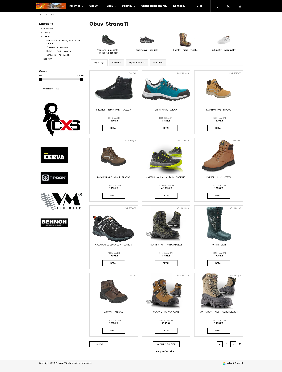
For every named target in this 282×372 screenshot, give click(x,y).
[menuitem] (76, 6)
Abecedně (158, 62)
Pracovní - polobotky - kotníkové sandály (63, 41)
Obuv (47, 36)
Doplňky (48, 58)
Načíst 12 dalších (166, 344)
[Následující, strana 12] (233, 344)
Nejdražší (116, 62)
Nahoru (100, 344)
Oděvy (47, 32)
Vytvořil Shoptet (235, 363)
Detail (113, 128)
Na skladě (51, 88)
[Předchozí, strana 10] (220, 344)
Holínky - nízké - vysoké (58, 51)
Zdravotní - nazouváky (58, 54)
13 (240, 344)
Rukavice (48, 28)
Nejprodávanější (137, 62)
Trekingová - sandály (57, 47)
